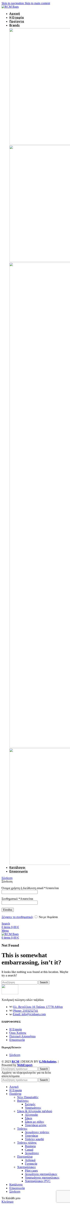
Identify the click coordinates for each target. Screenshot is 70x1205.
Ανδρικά (30, 1160)
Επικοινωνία (17, 1039)
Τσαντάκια (31, 1135)
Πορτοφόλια (24, 1156)
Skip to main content (37, 3)
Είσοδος (7, 909)
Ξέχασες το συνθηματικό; (17, 917)
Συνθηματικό (17, 898)
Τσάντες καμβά (34, 1139)
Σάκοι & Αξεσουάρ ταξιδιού (34, 1111)
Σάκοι (28, 1118)
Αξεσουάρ (31, 1114)
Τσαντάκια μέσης (35, 1125)
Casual (29, 1149)
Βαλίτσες (23, 1100)
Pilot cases (31, 1170)
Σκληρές (30, 1104)
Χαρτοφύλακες (26, 1167)
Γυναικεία (31, 1163)
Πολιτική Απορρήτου (22, 1036)
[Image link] (10, 993)
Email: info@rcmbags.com (29, 1014)
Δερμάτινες (32, 1153)
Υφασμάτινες (33, 1107)
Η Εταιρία (15, 1029)
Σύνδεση (14, 1055)
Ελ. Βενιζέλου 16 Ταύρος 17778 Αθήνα (38, 1006)
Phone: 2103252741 (25, 1010)
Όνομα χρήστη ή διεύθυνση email (30, 888)
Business (30, 1146)
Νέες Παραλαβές (27, 1097)
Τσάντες (22, 1128)
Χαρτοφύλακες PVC (38, 1181)
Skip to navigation (13, 3)
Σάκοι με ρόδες (34, 1121)
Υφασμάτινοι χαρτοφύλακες (42, 1177)
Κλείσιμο (7, 1201)
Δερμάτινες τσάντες (37, 1132)
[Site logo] (10, 6)
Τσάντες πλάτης (27, 1142)
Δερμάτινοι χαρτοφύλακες (41, 1174)
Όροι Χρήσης (17, 1032)
